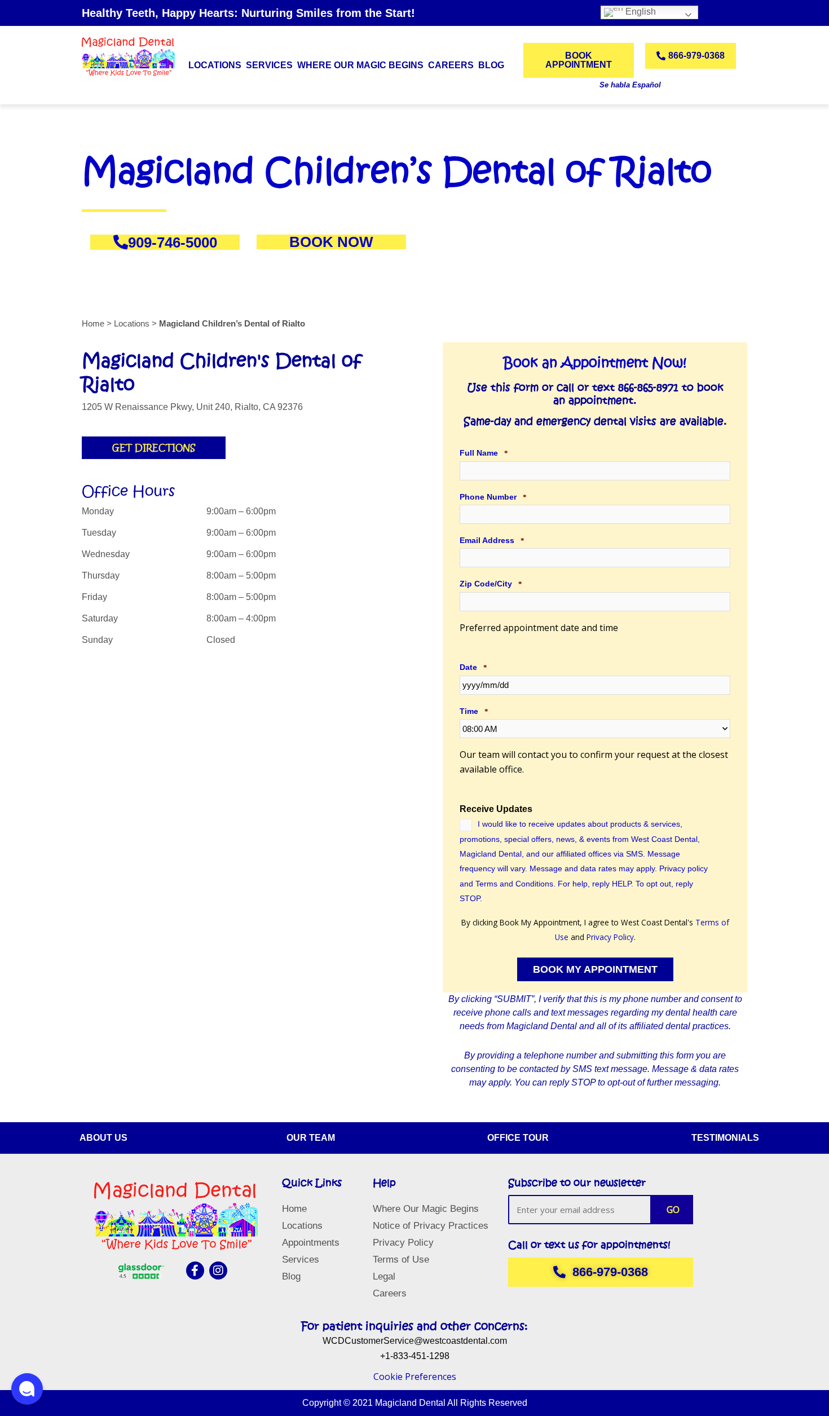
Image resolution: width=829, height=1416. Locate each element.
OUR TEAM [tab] (310, 1137)
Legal (384, 1276)
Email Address (492, 540)
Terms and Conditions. (515, 883)
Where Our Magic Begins (360, 65)
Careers (451, 65)
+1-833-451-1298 (414, 1356)
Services (300, 1259)
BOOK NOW (331, 242)
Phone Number (493, 496)
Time (474, 711)
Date (473, 667)
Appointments (310, 1242)
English (639, 11)
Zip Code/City (491, 583)
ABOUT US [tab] (103, 1137)
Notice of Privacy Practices (430, 1225)
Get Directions (153, 447)
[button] (27, 1389)
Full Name (484, 452)
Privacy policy (683, 868)
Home (294, 1208)
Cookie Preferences (414, 1376)
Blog (491, 65)
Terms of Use (401, 1259)
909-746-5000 (172, 242)
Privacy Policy (610, 937)
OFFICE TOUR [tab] (518, 1137)
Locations (214, 65)
